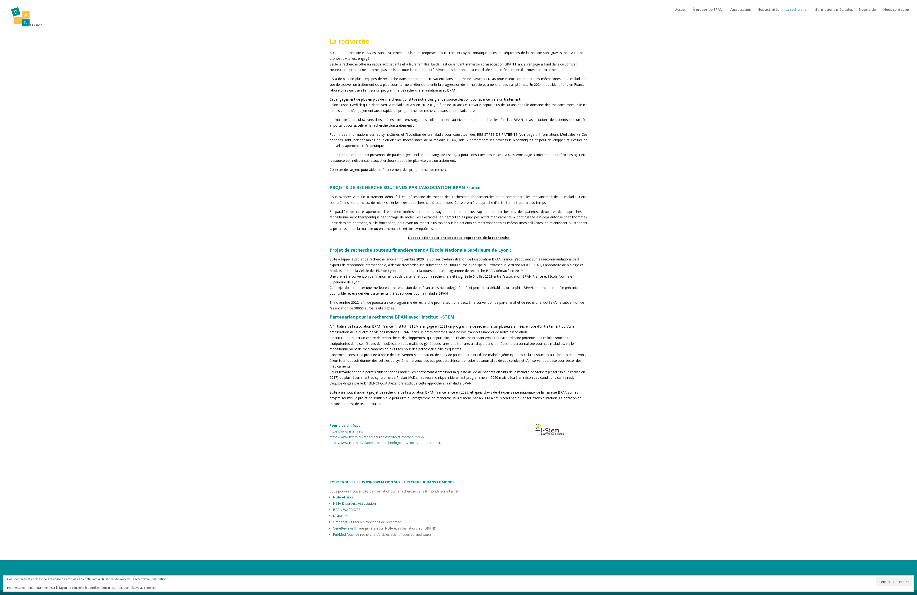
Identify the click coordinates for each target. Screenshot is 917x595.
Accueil (681, 10)
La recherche (795, 10)
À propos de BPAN (708, 10)
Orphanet (340, 522)
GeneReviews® (345, 528)
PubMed (339, 534)
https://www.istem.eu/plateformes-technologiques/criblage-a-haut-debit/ (386, 442)
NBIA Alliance (343, 497)
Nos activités (768, 10)
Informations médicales (833, 10)
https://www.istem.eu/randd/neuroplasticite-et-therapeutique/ (377, 437)
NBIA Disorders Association (354, 503)
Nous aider (868, 10)
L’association (740, 10)
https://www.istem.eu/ (346, 431)
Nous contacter (896, 10)
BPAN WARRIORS (346, 509)
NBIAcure (340, 516)
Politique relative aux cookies (136, 588)
